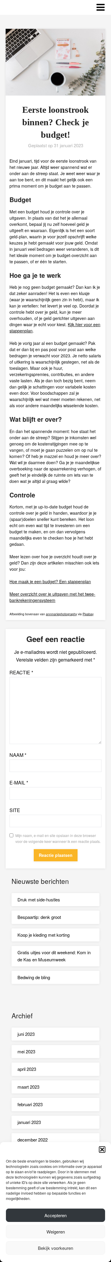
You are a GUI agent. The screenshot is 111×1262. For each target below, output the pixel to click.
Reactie (21, 672)
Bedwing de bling (33, 977)
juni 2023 (26, 1034)
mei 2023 (26, 1051)
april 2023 (26, 1069)
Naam (17, 755)
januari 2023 (29, 1122)
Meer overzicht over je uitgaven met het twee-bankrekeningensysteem (52, 597)
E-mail (18, 782)
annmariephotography (61, 614)
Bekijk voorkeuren (55, 1248)
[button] (102, 1149)
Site (14, 810)
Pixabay (88, 614)
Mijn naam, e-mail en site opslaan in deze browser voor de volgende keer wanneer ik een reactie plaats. (58, 838)
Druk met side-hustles (38, 899)
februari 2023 (30, 1104)
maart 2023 (28, 1087)
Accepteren (55, 1215)
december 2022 (32, 1139)
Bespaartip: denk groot (39, 917)
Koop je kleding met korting (43, 935)
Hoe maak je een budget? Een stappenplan (50, 581)
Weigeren (55, 1231)
